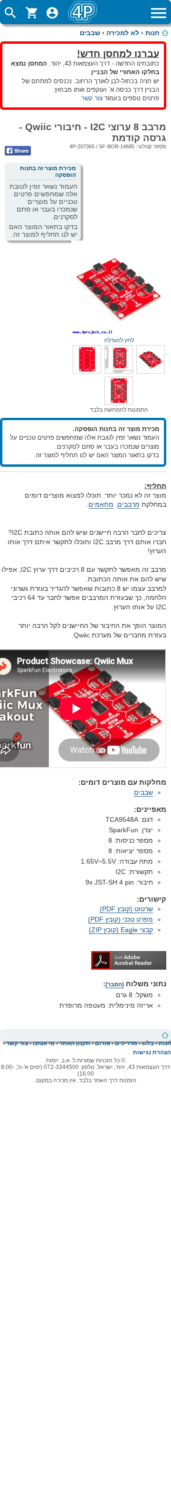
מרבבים (128, 504)
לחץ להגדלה (119, 340)
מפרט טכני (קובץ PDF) (120, 919)
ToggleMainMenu (158, 13)
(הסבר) (114, 984)
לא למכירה (122, 33)
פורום (102, 1043)
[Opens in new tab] (128, 967)
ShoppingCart (31, 13)
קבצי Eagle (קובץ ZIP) (121, 930)
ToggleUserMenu (52, 13)
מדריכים (126, 1043)
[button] (150, 371)
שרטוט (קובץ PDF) (126, 909)
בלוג (148, 1043)
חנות (152, 33)
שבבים (90, 33)
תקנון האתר (74, 1043)
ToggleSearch (10, 13)
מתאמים (101, 504)
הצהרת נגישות (152, 1052)
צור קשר (92, 98)
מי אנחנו (44, 1043)
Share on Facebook (18, 150)
